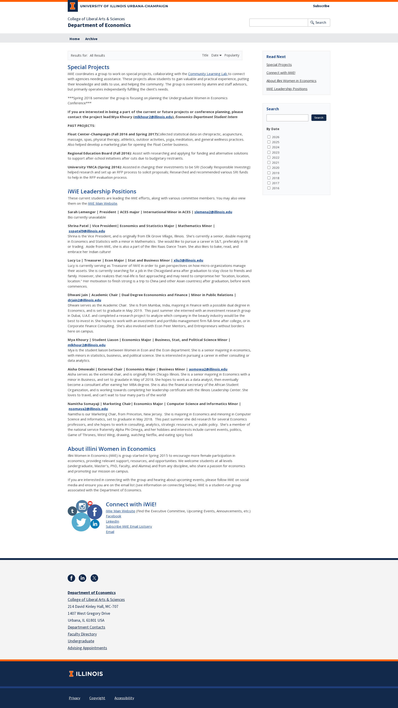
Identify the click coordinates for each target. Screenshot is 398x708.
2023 (275, 152)
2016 (275, 188)
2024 (275, 147)
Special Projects (88, 67)
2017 (275, 183)
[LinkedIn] (82, 578)
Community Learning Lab (208, 73)
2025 (275, 142)
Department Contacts (86, 627)
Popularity (231, 55)
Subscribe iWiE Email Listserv (129, 526)
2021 (275, 162)
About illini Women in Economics (112, 448)
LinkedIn (112, 521)
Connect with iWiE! (131, 504)
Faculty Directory (82, 634)
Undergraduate (81, 641)
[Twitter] (94, 578)
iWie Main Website (120, 511)
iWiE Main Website (102, 203)
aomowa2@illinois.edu (208, 369)
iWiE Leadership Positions (102, 191)
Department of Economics (99, 25)
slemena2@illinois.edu (213, 212)
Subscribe (321, 6)
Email (110, 531)
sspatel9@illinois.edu (87, 231)
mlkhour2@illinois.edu (153, 116)
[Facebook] (71, 578)
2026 (275, 137)
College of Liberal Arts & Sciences (96, 19)
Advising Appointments (87, 648)
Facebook (113, 516)
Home (75, 38)
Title (205, 55)
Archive (91, 38)
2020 (275, 168)
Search (321, 22)
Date (215, 55)
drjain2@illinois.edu (84, 300)
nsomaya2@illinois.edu (88, 408)
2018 (275, 178)
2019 (275, 173)
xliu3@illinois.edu (188, 260)
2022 (275, 157)
